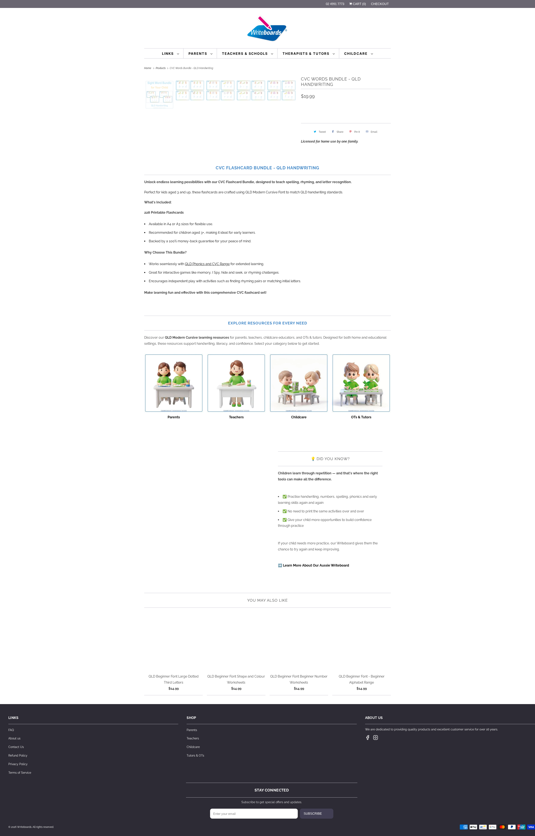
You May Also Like (267, 600)
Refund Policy (17, 755)
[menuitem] (170, 53)
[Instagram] (375, 737)
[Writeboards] (267, 29)
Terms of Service (19, 772)
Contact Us (16, 747)
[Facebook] (367, 737)
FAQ (11, 730)
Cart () (359, 4)
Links (168, 53)
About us (14, 738)
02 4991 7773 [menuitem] (335, 4)
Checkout (380, 4)
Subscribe (313, 813)
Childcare (356, 53)
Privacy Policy (18, 764)
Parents (198, 53)
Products (161, 68)
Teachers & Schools (245, 53)
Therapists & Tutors (307, 53)
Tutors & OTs (195, 755)
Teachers (193, 738)
